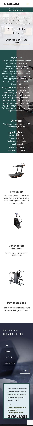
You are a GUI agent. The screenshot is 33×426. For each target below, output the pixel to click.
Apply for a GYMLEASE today (16, 41)
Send (25, 371)
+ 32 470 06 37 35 (17, 9)
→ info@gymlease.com (15, 413)
